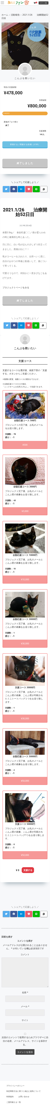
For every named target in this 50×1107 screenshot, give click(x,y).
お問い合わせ (23, 1096)
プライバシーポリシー (15, 1085)
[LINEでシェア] (36, 189)
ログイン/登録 (43, 3)
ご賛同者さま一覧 (13, 1102)
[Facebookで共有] (13, 189)
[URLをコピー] (43, 189)
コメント (25, 954)
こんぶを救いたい (25, 348)
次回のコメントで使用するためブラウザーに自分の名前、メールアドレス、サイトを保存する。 (25, 1041)
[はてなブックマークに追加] (21, 189)
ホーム (5, 14)
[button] (25, 144)
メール (25, 1006)
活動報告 (15, 14)
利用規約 (10, 1096)
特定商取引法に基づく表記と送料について (23, 1091)
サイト (25, 1020)
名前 (25, 992)
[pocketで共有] (28, 189)
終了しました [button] (25, 163)
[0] (35, 3)
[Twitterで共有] (6, 189)
